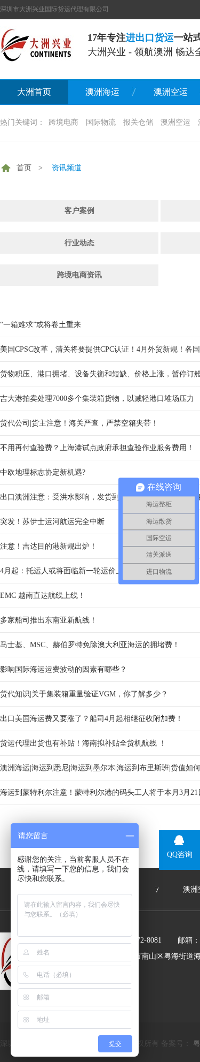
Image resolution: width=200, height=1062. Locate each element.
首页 (24, 168)
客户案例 (79, 211)
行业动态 (79, 243)
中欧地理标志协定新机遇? (42, 472)
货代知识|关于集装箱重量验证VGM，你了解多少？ (84, 694)
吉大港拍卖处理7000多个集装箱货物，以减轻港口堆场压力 (97, 399)
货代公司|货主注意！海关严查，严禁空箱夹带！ (79, 423)
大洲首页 (34, 91)
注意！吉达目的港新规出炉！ (48, 546)
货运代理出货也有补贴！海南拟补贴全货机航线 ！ (83, 743)
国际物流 (101, 122)
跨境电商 (63, 122)
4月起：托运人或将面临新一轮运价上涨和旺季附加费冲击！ (99, 571)
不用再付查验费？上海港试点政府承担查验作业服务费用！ (97, 448)
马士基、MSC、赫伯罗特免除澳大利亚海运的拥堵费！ (90, 645)
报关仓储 (138, 122)
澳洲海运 (102, 91)
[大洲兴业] (37, 44)
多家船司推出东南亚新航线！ (48, 620)
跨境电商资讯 (79, 275)
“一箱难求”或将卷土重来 (40, 325)
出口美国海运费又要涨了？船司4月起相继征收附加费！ (91, 719)
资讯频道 (67, 168)
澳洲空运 (175, 122)
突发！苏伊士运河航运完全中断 (52, 522)
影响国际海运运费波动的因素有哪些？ (63, 669)
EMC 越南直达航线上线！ (42, 595)
